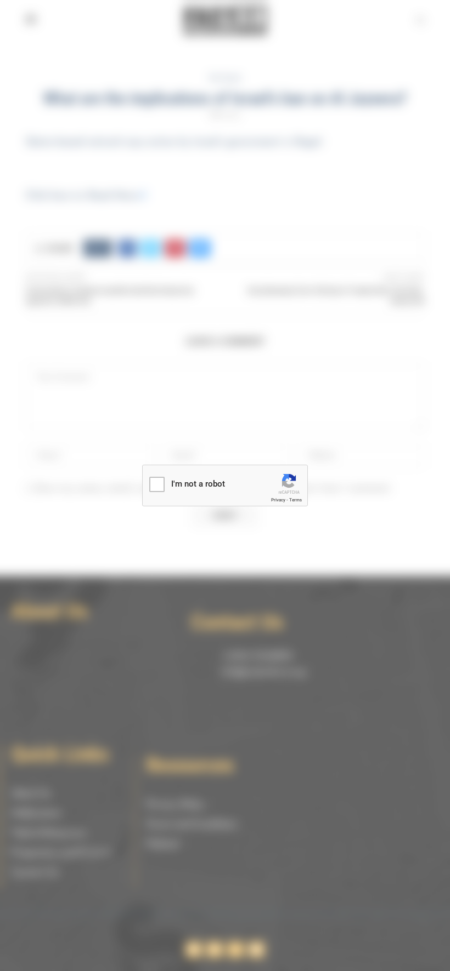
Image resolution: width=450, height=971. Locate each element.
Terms (295, 500)
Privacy (278, 500)
